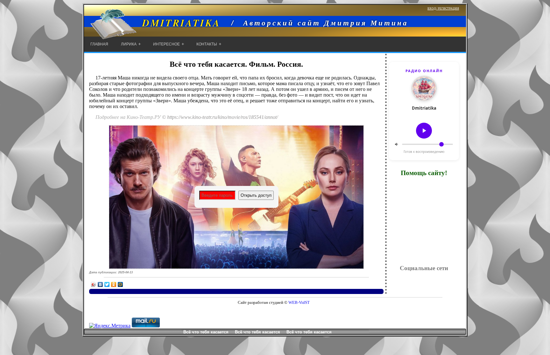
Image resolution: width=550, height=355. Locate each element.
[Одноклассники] (113, 284)
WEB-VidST (298, 302)
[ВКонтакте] (100, 284)
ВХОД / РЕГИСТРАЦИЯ (443, 8)
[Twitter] (107, 284)
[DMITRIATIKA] (152, 35)
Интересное (166, 44)
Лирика (129, 44)
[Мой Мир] (120, 284)
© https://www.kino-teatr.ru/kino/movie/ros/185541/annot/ (220, 117)
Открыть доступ (256, 195)
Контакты (206, 44)
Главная (99, 44)
